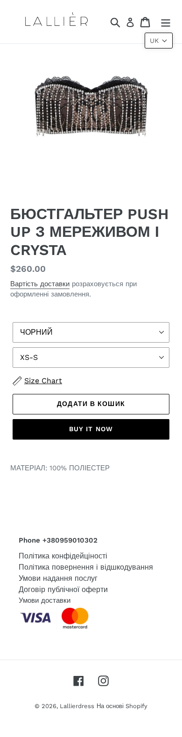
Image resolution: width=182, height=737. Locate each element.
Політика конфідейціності (63, 555)
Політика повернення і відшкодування (86, 567)
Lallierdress (77, 706)
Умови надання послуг (58, 578)
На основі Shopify (122, 706)
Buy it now (91, 429)
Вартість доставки (40, 284)
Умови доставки (44, 600)
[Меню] (165, 21)
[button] (158, 40)
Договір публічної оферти (63, 589)
